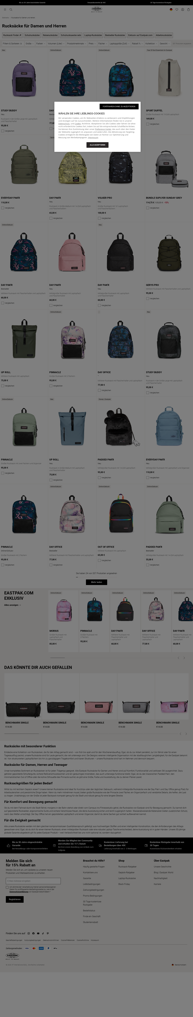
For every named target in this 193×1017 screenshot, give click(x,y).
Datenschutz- (64, 123)
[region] (97, 127)
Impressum (93, 137)
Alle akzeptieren (97, 145)
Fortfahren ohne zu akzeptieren (119, 106)
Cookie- (78, 123)
